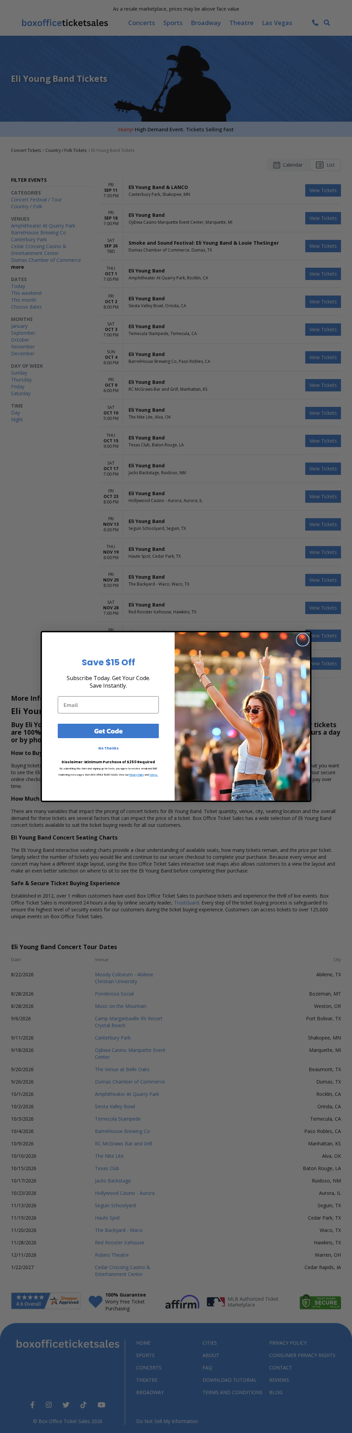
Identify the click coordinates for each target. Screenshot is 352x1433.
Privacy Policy (136, 774)
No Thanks (108, 748)
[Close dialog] (303, 640)
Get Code (108, 731)
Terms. (154, 774)
